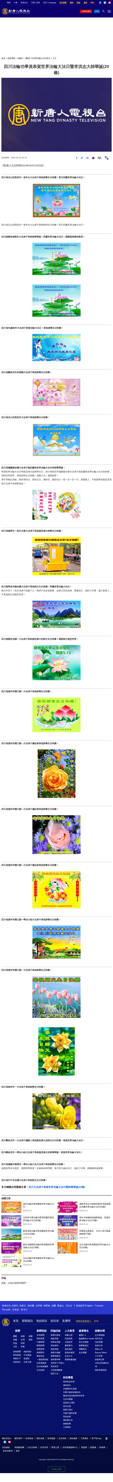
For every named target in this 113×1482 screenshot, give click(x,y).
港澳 (23, 1336)
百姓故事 (67, 1416)
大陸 (15, 1346)
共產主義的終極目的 (71, 1392)
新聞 (17, 1330)
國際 (15, 1336)
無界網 (102, 1447)
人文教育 (70, 1330)
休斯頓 (46, 1305)
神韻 (8, 3)
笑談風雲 (68, 1338)
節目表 (55, 1320)
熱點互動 (54, 1338)
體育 (31, 1340)
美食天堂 (99, 1345)
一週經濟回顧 (42, 1359)
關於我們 (18, 1438)
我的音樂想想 (101, 1370)
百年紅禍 (67, 1406)
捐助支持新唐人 (83, 1321)
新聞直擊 (40, 1349)
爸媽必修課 (69, 1352)
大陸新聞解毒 (56, 1370)
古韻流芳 (68, 1342)
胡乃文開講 (83, 1342)
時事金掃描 (55, 1342)
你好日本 (99, 1338)
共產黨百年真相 (70, 1389)
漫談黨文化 (68, 1420)
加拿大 (22, 1305)
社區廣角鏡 (41, 1363)
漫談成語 (68, 1349)
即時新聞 (17, 1355)
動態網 (93, 1447)
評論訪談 (56, 1330)
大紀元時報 (32, 1447)
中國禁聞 (40, 1342)
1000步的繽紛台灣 (102, 1364)
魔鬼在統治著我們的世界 (73, 1396)
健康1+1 (82, 1335)
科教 (23, 1346)
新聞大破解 (55, 1352)
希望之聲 (55, 1447)
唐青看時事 (55, 1359)
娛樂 (31, 1336)
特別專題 (68, 1377)
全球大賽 (27, 1362)
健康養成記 (83, 1345)
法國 (53, 1305)
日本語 (15, 1309)
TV (97, 11)
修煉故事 (67, 1424)
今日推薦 (27, 1355)
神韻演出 (17, 1362)
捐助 (78, 3)
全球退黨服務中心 (70, 1447)
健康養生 (84, 1330)
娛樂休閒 (100, 1330)
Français (99, 1305)
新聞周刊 (40, 1352)
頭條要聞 (17, 1351)
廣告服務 (73, 1438)
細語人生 (54, 1373)
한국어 (24, 1309)
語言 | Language (49, 3)
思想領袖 (54, 1349)
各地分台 (24, 3)
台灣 (23, 1340)
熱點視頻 (27, 1351)
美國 (15, 1340)
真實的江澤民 (69, 1403)
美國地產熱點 (70, 1359)
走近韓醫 (83, 1352)
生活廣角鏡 (100, 1335)
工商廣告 (67, 1427)
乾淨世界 (44, 1447)
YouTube (109, 2)
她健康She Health (86, 1338)
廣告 (71, 3)
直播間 (66, 1320)
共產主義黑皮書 (70, 1413)
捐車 (85, 3)
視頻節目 (41, 1320)
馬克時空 (54, 1366)
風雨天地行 (68, 1410)
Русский (6, 1309)
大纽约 (14, 1305)
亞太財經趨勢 (42, 1366)
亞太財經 (40, 1370)
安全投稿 (62, 1438)
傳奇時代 (67, 1385)
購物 (92, 3)
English (89, 1305)
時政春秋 (54, 1345)
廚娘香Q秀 (99, 1359)
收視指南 (29, 1438)
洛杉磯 (30, 1305)
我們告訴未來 (69, 1382)
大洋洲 (38, 1305)
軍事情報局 (55, 1356)
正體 (33, 3)
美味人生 (99, 1349)
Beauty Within (101, 1352)
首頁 (3, 58)
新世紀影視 (8, 1451)
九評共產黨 (68, 1399)
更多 (18, 1451)
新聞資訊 (27, 1320)
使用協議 (51, 1438)
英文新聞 (63, 3)
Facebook (100, 2)
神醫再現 (83, 1349)
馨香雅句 (68, 1345)
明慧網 (84, 1447)
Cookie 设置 (56, 1469)
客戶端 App (96, 1438)
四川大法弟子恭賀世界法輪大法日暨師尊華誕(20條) (57, 1187)
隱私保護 (40, 1438)
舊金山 (60, 1305)
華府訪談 (40, 1356)
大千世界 (99, 1356)
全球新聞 (40, 1335)
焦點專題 (11, 58)
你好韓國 (99, 1342)
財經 (23, 1343)
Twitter (104, 2)
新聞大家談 (55, 1335)
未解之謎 (68, 1335)
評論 (15, 1343)
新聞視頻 (42, 1330)
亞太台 (69, 1305)
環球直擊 (40, 1338)
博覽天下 (17, 1358)
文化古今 (68, 1356)
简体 (38, 3)
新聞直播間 (86, 11)
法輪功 (20, 58)
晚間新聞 (40, 1345)
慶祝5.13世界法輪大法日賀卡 (37, 58)
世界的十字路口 (57, 1363)
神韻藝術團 (19, 1447)
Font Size (100, 157)
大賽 (15, 3)
